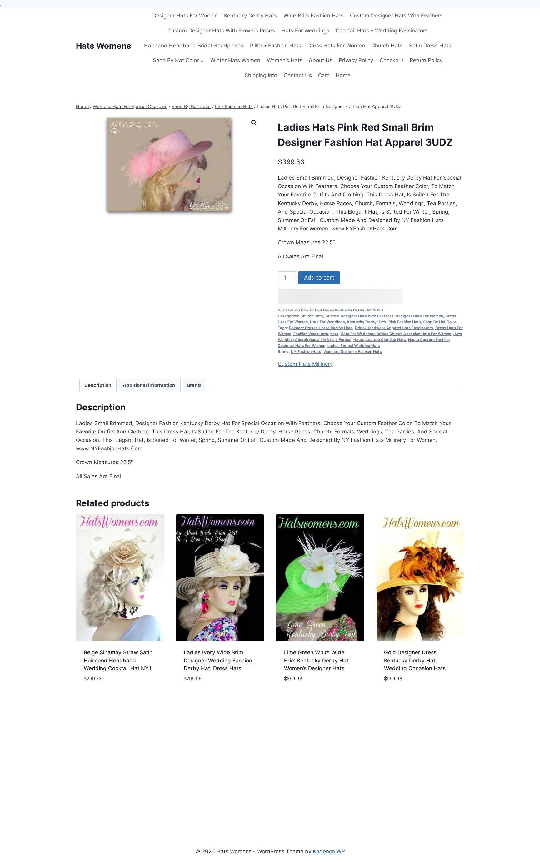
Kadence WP (329, 851)
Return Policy (426, 60)
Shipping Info (261, 75)
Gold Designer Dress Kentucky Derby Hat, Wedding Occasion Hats (415, 660)
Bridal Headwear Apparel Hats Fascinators (394, 327)
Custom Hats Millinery (305, 364)
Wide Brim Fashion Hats (313, 15)
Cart (323, 75)
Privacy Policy (356, 60)
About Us (320, 60)
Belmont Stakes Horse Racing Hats (321, 327)
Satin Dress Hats (430, 45)
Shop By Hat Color (439, 322)
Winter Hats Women (235, 60)
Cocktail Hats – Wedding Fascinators (382, 30)
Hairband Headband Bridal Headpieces (193, 45)
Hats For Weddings (305, 30)
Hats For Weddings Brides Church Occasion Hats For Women (396, 333)
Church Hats (386, 45)
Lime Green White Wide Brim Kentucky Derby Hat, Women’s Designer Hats (317, 660)
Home (343, 75)
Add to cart (319, 277)
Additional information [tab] (149, 385)
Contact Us (298, 75)
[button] (254, 122)
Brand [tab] (194, 385)
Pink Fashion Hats (404, 322)
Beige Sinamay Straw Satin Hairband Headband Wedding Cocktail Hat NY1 (118, 660)
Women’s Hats (284, 60)
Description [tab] (98, 385)
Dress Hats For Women (336, 45)
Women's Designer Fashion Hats (352, 351)
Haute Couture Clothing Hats (379, 339)
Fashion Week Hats (310, 333)
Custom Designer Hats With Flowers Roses (221, 30)
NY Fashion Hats (306, 351)
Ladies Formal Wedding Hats (354, 345)
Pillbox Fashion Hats (275, 45)
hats (334, 333)
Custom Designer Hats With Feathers (396, 15)
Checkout (391, 60)
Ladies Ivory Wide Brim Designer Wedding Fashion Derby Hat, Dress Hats (218, 660)
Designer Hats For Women (185, 15)
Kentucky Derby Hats (250, 15)
